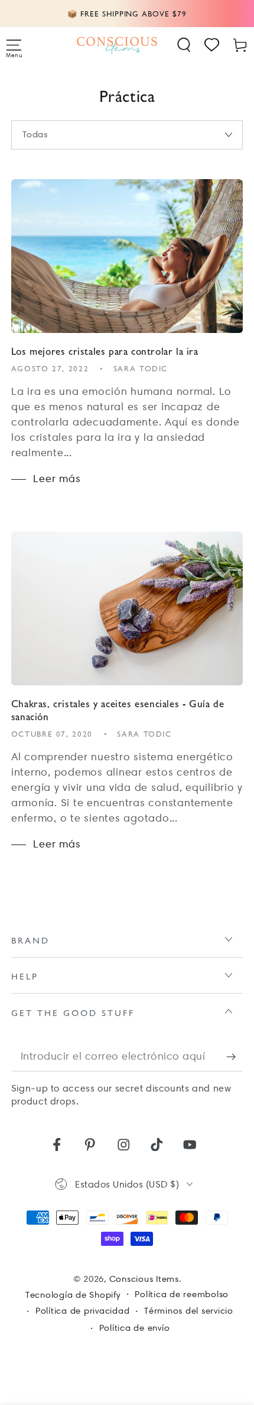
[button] (184, 45)
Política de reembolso (182, 1294)
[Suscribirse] (234, 1056)
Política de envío (134, 1327)
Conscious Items (144, 1279)
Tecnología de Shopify (73, 1294)
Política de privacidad (82, 1310)
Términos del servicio (188, 1310)
